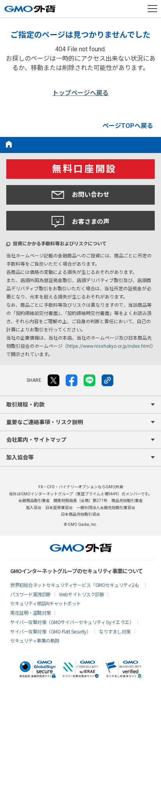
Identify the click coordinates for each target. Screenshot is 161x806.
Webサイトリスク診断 (81, 594)
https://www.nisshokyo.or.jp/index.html (109, 346)
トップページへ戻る (80, 93)
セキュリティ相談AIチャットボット (45, 603)
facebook (71, 380)
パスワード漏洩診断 (30, 594)
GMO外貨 (81, 547)
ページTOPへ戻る (127, 126)
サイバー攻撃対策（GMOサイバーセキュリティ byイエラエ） (72, 622)
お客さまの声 (90, 221)
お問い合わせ (90, 194)
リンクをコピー (107, 380)
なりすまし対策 (115, 631)
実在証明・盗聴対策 (30, 612)
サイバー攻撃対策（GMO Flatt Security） (50, 631)
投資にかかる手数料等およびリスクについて (60, 243)
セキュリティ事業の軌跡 (34, 640)
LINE (89, 380)
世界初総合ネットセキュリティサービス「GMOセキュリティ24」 (75, 584)
